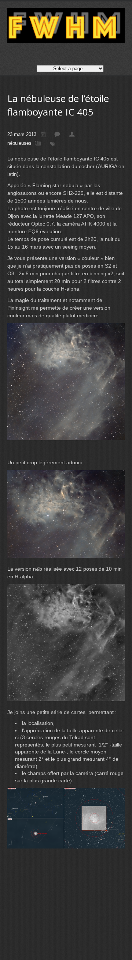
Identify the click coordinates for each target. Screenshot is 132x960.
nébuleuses (19, 143)
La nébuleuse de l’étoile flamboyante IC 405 (58, 105)
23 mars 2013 (21, 134)
